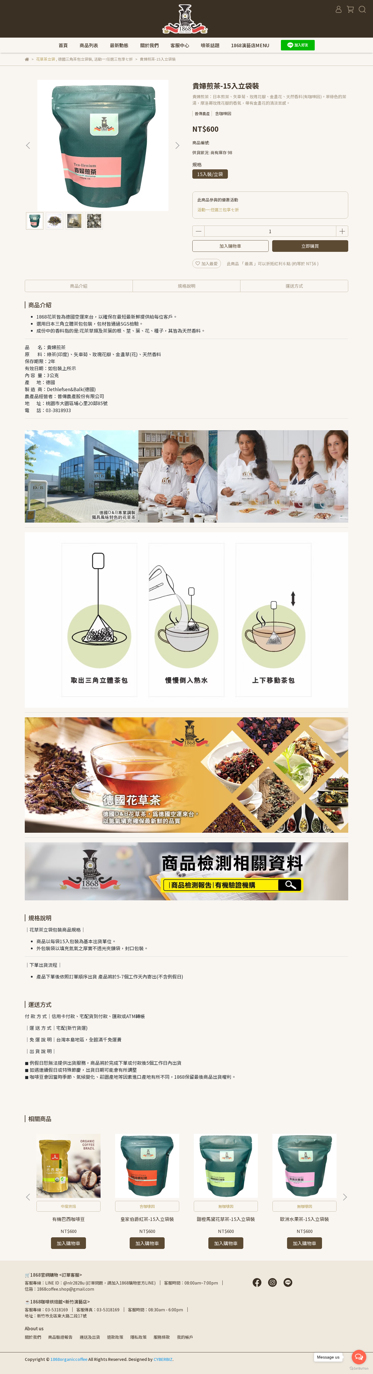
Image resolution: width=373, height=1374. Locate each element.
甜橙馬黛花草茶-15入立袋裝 (226, 1219)
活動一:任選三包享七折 (218, 209)
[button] (177, 145)
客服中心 (179, 45)
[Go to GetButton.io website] (359, 1368)
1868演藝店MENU (250, 45)
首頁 (63, 45)
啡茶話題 (210, 45)
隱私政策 (138, 1337)
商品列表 (89, 45)
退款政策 (115, 1337)
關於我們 (149, 45)
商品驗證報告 (60, 1337)
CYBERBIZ (163, 1359)
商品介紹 (78, 286)
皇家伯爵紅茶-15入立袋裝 (147, 1219)
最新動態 (119, 45)
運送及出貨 (90, 1337)
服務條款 (162, 1337)
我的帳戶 (185, 1337)
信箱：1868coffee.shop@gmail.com (59, 1289)
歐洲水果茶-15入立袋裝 (304, 1219)
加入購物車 (230, 246)
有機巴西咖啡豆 (68, 1219)
